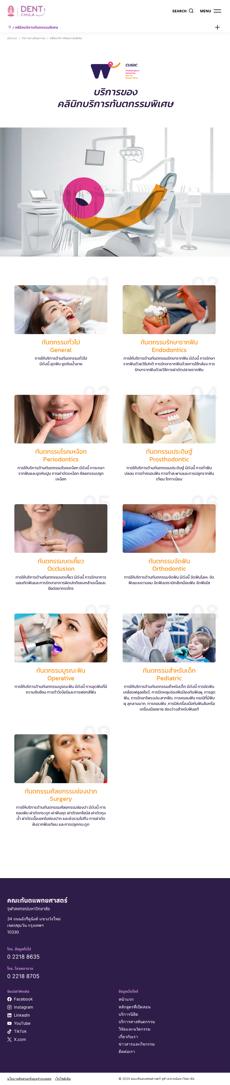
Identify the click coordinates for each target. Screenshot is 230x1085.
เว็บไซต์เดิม (63, 1079)
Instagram (23, 1007)
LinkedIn (22, 1015)
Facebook (23, 999)
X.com (20, 1039)
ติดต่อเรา (127, 1051)
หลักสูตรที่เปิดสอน (134, 1007)
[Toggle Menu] (217, 27)
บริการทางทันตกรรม (137, 1021)
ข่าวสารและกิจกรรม (137, 1044)
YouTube (22, 1023)
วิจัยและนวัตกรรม (134, 1029)
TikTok (20, 1031)
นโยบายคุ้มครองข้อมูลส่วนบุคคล (29, 1079)
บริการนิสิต (128, 1014)
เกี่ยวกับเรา (128, 1036)
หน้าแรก (126, 999)
